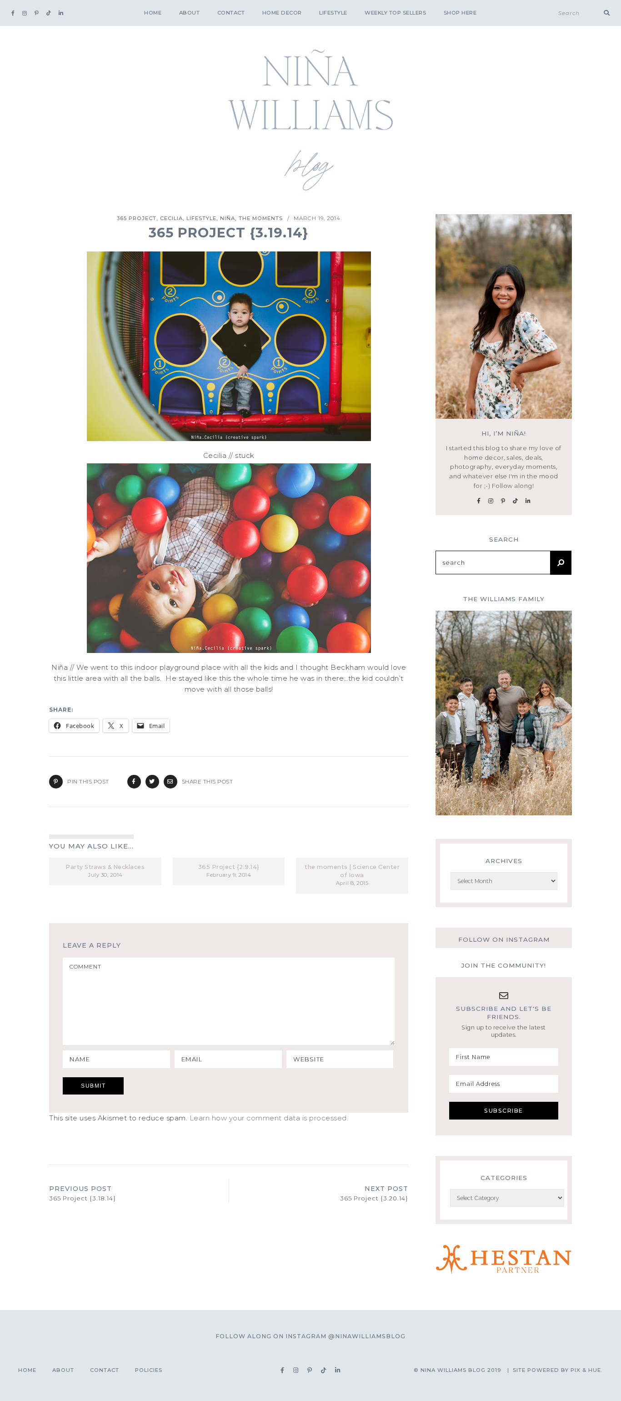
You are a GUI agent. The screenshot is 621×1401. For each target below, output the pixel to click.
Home (152, 13)
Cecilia (171, 218)
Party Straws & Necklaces (105, 867)
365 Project (136, 218)
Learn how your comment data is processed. (269, 1118)
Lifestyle (333, 13)
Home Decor (282, 13)
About (189, 13)
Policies (148, 1370)
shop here (460, 13)
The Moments (261, 218)
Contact (231, 13)
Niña (227, 218)
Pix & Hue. (587, 1370)
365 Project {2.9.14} (229, 867)
